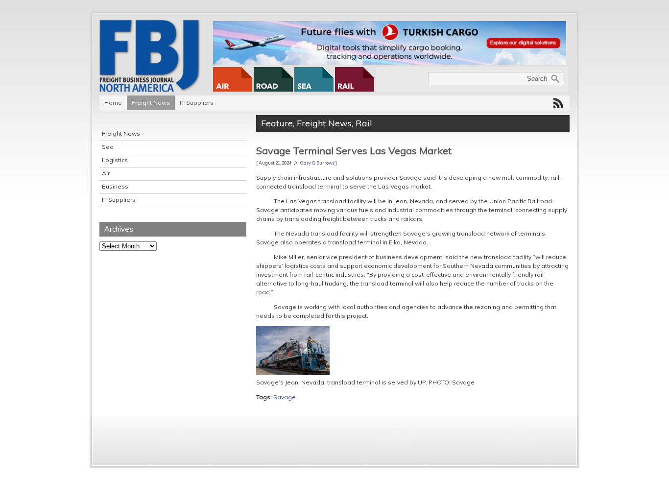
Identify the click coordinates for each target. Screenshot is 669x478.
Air (106, 173)
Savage (284, 397)
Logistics (115, 160)
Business (115, 186)
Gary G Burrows (317, 163)
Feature (277, 123)
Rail (364, 123)
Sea (108, 146)
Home (113, 102)
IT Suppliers (197, 102)
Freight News (151, 102)
